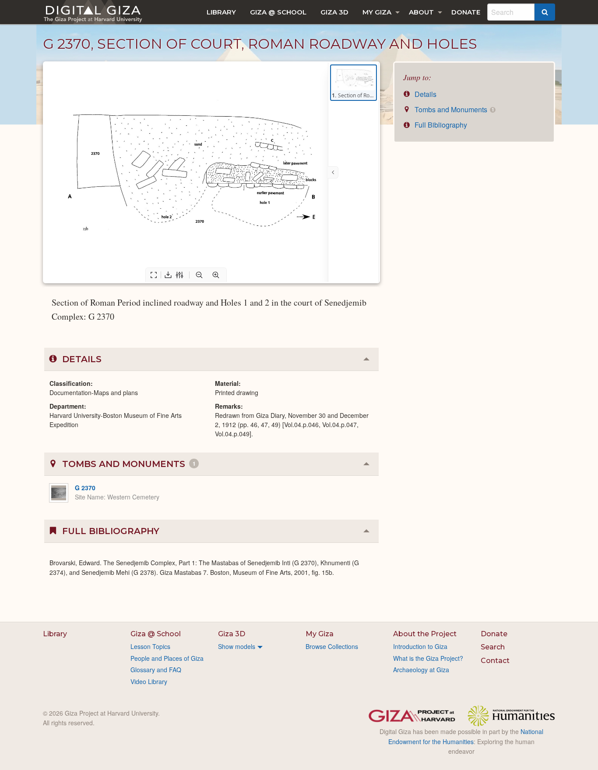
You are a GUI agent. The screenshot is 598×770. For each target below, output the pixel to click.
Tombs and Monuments (453, 109)
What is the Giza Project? (428, 658)
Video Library (148, 681)
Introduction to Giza (420, 646)
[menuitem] (221, 12)
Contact (495, 660)
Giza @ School (278, 12)
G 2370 (85, 487)
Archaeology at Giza (421, 669)
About (421, 12)
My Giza (376, 12)
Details (424, 94)
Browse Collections (332, 646)
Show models (236, 646)
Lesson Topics (150, 646)
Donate (465, 12)
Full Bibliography (440, 125)
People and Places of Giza (167, 658)
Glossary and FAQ (155, 669)
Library (221, 12)
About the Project (425, 634)
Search (493, 647)
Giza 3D (334, 12)
